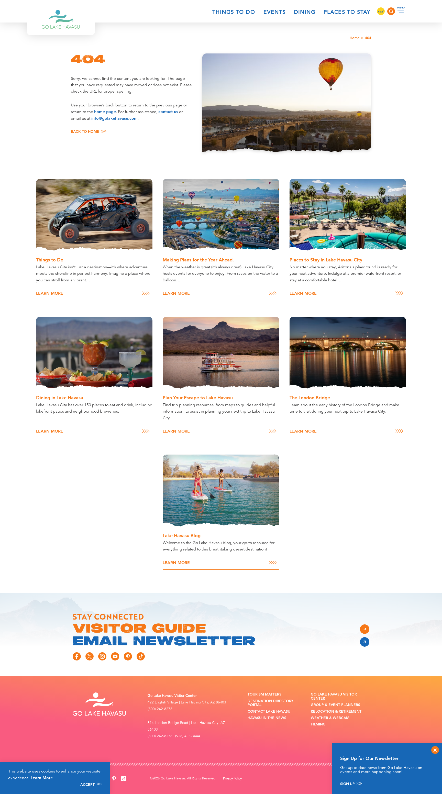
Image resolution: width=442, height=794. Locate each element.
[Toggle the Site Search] (391, 11)
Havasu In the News (267, 718)
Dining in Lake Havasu (59, 398)
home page (105, 111)
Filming (318, 724)
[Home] (61, 11)
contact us (168, 111)
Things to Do (233, 12)
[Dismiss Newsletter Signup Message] (435, 750)
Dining (304, 12)
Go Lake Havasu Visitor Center (334, 696)
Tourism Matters (264, 694)
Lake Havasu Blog (182, 535)
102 (381, 12)
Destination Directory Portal (270, 703)
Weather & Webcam (330, 718)
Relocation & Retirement (336, 711)
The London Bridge (310, 398)
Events (274, 12)
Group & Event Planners (335, 705)
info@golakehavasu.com (114, 118)
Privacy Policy (232, 778)
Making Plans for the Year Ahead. (198, 260)
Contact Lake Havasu (269, 711)
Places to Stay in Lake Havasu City (326, 260)
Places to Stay (347, 12)
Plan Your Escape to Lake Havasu (198, 398)
